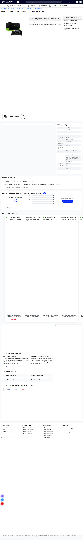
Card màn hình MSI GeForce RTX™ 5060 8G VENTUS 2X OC (14, 316)
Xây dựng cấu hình (71, 2)
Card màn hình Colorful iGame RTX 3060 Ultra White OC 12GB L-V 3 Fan (32, 316)
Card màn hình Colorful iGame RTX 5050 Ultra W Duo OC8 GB (69, 316)
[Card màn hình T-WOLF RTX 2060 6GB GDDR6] (50, 265)
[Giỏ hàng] (80, 2)
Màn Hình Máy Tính (32, 6)
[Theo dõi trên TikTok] (15, 389)
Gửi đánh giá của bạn (67, 201)
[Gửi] (60, 2)
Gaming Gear (44, 5)
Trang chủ (3, 8)
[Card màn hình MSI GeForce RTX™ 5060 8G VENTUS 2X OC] (14, 265)
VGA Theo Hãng (58, 24)
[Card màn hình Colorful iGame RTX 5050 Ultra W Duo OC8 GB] (69, 265)
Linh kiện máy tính (11, 6)
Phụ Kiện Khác (65, 5)
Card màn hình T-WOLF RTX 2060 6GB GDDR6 (50, 316)
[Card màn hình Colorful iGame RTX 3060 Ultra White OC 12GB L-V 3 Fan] (32, 265)
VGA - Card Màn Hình (21, 8)
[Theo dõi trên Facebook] (7, 389)
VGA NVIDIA (29, 8)
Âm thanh (54, 5)
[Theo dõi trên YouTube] (22, 389)
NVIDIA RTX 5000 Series (39, 8)
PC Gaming (22, 5)
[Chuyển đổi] (2, 181)
